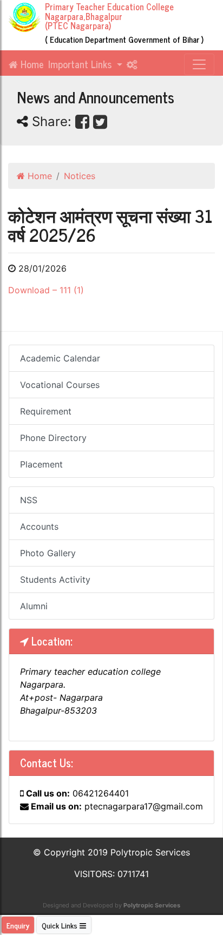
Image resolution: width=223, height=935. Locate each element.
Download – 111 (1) (46, 290)
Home (31, 64)
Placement (41, 464)
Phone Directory (53, 437)
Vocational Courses (60, 384)
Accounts (39, 526)
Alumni (34, 606)
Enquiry (17, 925)
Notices (79, 175)
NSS (28, 500)
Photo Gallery (48, 553)
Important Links (81, 64)
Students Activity (55, 579)
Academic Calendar (60, 358)
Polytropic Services (151, 905)
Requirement (45, 411)
